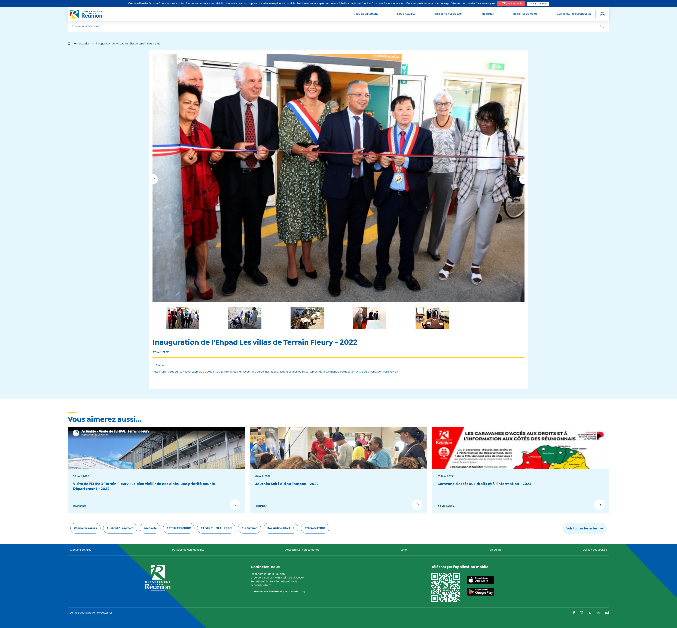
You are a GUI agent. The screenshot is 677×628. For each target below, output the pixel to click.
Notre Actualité (406, 14)
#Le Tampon (249, 528)
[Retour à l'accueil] (69, 44)
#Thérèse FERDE (315, 528)
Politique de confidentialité (188, 550)
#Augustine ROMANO (281, 528)
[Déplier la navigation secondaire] (602, 14)
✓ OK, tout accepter (511, 3)
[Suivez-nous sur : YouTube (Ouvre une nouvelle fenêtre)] (607, 613)
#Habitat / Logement (120, 528)
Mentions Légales (80, 550)
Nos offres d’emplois (525, 14)
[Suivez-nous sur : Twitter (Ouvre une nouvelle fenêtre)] (589, 613)
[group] (370, 318)
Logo (404, 550)
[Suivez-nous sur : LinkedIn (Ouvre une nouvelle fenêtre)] (598, 613)
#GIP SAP (261, 506)
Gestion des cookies (595, 550)
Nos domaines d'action (448, 14)
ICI (110, 613)
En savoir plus (486, 3)
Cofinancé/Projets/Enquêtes (574, 14)
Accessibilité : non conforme (302, 550)
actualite (84, 44)
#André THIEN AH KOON (216, 528)
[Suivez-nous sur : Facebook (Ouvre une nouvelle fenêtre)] (574, 613)
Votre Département (366, 14)
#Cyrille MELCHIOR (179, 528)
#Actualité (79, 506)
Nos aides (487, 14)
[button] (521, 179)
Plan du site (495, 550)
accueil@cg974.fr (261, 585)
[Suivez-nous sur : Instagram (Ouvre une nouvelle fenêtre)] (581, 613)
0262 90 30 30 (264, 582)
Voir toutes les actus (582, 528)
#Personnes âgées (85, 528)
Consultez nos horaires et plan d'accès (274, 592)
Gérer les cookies (538, 3)
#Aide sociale (446, 506)
